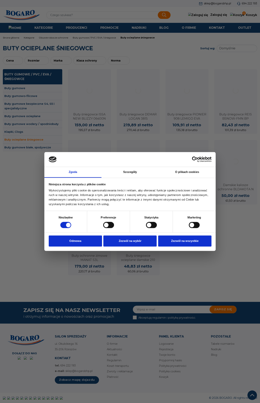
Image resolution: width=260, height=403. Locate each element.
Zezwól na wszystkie (185, 240)
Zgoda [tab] (73, 172)
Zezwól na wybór (130, 240)
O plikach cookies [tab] (187, 172)
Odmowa (75, 240)
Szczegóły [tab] (130, 172)
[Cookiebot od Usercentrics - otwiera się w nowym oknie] (194, 159)
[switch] (108, 225)
